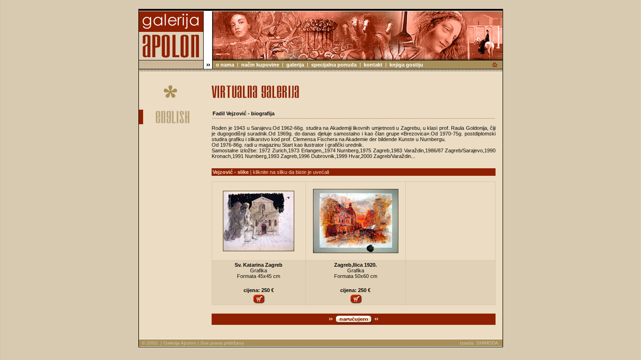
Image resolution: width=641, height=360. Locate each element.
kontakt (373, 65)
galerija (295, 65)
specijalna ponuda (334, 65)
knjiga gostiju (406, 65)
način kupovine (260, 65)
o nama (225, 65)
